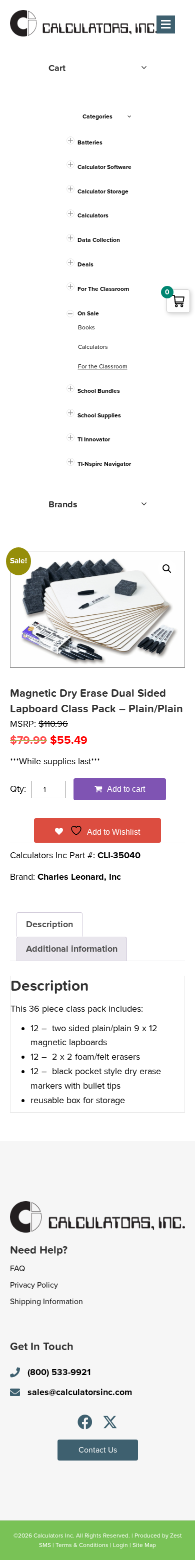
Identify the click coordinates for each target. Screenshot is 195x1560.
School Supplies (99, 415)
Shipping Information (46, 1302)
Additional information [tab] (72, 948)
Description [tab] (49, 924)
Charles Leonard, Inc (79, 876)
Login (120, 1545)
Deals (86, 264)
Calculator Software (105, 166)
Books (86, 327)
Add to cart (126, 789)
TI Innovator (94, 439)
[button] (167, 569)
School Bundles (99, 390)
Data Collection (99, 239)
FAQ (17, 1269)
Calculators (93, 215)
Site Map (144, 1545)
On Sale (88, 313)
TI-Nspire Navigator (104, 463)
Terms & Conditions (82, 1545)
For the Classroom (103, 366)
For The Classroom (103, 288)
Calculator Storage (103, 191)
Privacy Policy (34, 1285)
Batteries (90, 142)
